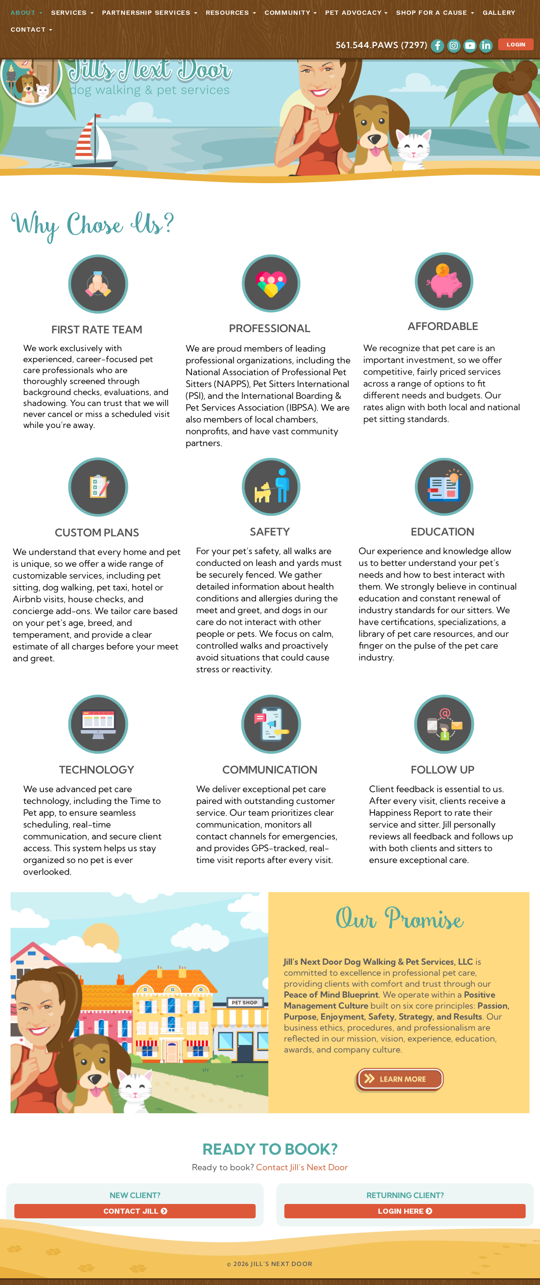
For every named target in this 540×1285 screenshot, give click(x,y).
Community (289, 12)
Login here (402, 1211)
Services (70, 12)
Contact (29, 29)
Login (516, 44)
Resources (229, 12)
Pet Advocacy (354, 12)
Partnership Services (147, 12)
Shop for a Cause (433, 12)
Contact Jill (132, 1211)
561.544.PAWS (367, 45)
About (24, 12)
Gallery (499, 12)
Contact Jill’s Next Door (302, 1167)
